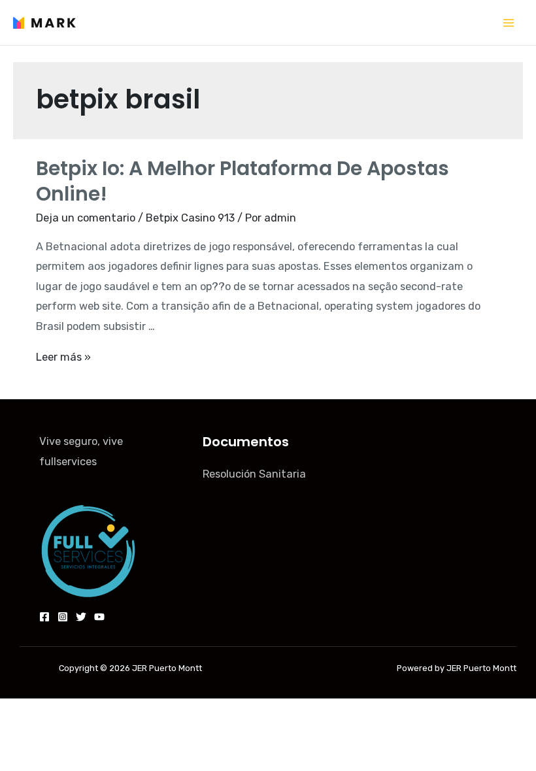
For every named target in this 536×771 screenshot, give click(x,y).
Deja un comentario (85, 218)
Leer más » (63, 357)
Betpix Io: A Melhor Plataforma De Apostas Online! (242, 181)
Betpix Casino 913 (190, 218)
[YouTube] (99, 617)
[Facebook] (44, 617)
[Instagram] (63, 617)
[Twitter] (81, 617)
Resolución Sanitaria (254, 474)
